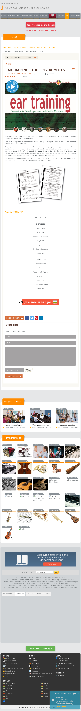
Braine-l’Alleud (10, 683)
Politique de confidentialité (66, 666)
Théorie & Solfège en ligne (17, 585)
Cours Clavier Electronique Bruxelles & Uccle (58, 579)
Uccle (46, 688)
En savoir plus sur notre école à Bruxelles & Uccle (24, 51)
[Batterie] (24, 457)
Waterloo (47, 691)
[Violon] (9, 539)
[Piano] (72, 506)
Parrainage (35, 666)
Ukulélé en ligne (32, 587)
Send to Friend (13, 318)
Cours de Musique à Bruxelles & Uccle (27, 7)
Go (56, 572)
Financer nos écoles (64, 668)
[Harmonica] (72, 480)
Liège (7, 696)
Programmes (12, 15)
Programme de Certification (14, 668)
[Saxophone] (9, 523)
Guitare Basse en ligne (49, 587)
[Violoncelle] (24, 529)
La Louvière (9, 693)
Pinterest (36, 318)
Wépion (46, 696)
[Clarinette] (72, 457)
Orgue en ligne (36, 583)
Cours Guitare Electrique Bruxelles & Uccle (24, 579)
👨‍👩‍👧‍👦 (4, 661)
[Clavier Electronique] (9, 473)
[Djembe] (56, 473)
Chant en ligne (63, 583)
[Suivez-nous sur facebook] (4, 702)
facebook (27, 318)
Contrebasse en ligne (37, 581)
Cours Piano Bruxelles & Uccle (28, 578)
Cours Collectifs (10, 661)
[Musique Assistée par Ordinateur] (40, 501)
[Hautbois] (24, 496)
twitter (32, 318)
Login (78, 15)
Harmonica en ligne (71, 581)
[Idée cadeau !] (52, 16)
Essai (19, 15)
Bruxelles (9, 686)
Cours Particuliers (11, 663)
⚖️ (56, 663)
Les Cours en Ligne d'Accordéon (18, 74)
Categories (16, 57)
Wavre (46, 693)
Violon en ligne (35, 585)
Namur (46, 683)
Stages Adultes (10, 673)
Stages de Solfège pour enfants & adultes (68, 427)
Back (10, 64)
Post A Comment (13, 376)
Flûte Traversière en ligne (68, 587)
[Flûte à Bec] (72, 473)
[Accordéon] (9, 457)
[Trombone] (40, 523)
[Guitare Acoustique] (24, 490)
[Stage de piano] (40, 422)
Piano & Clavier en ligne (51, 585)
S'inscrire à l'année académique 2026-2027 (40, 30)
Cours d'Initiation (10, 658)
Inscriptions (43, 15)
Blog (66, 15)
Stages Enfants (10, 671)
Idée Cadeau (36, 663)
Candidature (36, 671)
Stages (35, 15)
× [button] (78, 693)
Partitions (61, 15)
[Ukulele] (72, 523)
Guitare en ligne (68, 585)
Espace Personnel (64, 658)
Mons (7, 698)
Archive (27, 57)
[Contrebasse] (24, 473)
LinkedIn (41, 318)
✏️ (4, 658)
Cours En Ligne (10, 666)
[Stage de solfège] (67, 422)
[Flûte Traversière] (9, 490)
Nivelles (46, 686)
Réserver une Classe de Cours (42, 673)
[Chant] (40, 457)
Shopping (61, 675)
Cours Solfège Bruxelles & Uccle (16, 581)
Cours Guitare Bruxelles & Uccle (53, 578)
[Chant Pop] (56, 457)
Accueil (3, 15)
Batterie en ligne (49, 583)
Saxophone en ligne (55, 581)
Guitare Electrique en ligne (15, 587)
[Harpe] (8, 496)
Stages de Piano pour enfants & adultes (41, 427)
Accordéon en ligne (21, 583)
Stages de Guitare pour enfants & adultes (14, 427)
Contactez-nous (63, 661)
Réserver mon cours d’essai (40, 25)
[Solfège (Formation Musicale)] (24, 523)
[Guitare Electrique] (56, 482)
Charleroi (9, 688)
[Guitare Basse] (40, 490)
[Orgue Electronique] (56, 498)
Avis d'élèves (36, 668)
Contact (72, 15)
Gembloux (9, 691)
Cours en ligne (27, 15)
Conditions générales (65, 663)
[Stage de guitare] (14, 422)
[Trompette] (56, 523)
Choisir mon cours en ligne (40, 648)
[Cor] (40, 473)
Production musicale (38, 676)
